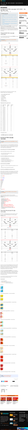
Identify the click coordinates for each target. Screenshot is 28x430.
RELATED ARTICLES (4, 395)
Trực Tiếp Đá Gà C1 (3, 4)
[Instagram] (2, 425)
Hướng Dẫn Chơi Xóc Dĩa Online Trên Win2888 (15, 423)
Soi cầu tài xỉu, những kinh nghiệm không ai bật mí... (15, 419)
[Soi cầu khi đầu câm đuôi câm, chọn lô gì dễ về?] (11, 415)
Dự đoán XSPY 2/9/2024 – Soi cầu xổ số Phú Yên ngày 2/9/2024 (23, 16)
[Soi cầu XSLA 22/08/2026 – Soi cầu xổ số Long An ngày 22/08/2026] (15, 399)
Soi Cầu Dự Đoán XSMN (7, 6)
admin (2, 11)
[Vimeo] (6, 425)
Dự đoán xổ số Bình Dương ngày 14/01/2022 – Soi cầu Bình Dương (14, 386)
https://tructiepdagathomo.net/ (14, 429)
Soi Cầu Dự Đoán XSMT (21, 17)
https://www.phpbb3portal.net (7, 375)
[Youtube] (7, 425)
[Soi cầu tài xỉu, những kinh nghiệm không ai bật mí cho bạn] (11, 419)
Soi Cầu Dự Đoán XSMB (22, 416)
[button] (26, 5)
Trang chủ (2, 6)
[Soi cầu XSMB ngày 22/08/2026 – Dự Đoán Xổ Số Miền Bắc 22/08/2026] (3, 399)
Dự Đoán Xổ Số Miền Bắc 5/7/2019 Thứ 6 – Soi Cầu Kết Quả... (23, 26)
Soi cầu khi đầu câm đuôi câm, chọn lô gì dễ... (15, 415)
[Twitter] (4, 425)
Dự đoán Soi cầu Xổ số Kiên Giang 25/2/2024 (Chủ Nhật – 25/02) (23, 31)
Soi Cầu (4, 6)
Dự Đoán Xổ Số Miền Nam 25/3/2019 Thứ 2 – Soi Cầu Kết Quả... (23, 21)
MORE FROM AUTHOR (11, 395)
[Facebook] (1, 425)
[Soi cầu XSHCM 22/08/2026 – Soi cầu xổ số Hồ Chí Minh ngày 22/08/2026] (9, 399)
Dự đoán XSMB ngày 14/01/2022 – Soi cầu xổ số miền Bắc (5, 386)
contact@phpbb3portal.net (5, 423)
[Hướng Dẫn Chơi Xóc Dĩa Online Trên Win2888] (11, 423)
